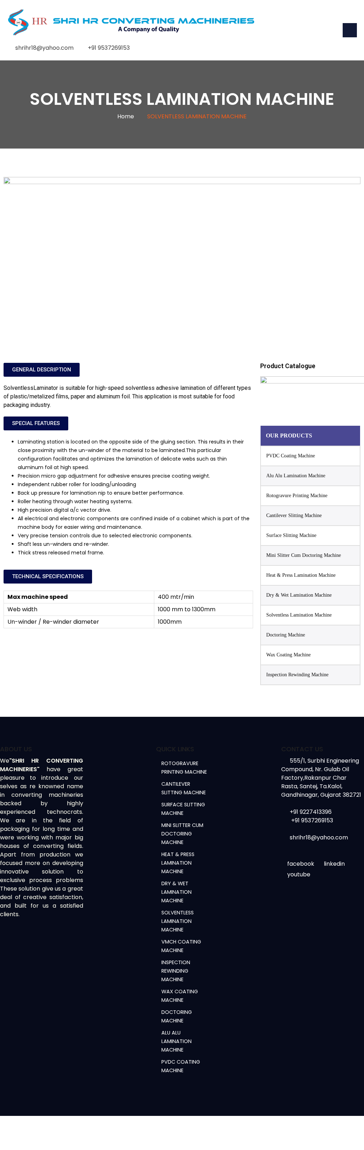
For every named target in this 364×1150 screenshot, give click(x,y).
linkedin (334, 864)
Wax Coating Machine (288, 654)
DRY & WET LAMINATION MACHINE (176, 892)
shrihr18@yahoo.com (44, 48)
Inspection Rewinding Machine (297, 674)
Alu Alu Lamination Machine (295, 475)
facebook (300, 864)
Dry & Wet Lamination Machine (299, 595)
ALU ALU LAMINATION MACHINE (176, 1041)
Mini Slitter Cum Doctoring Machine (303, 555)
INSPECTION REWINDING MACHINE (175, 971)
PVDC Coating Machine (290, 455)
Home (125, 116)
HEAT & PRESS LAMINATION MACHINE (177, 863)
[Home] (131, 24)
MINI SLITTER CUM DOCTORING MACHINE (182, 834)
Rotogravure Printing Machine (296, 495)
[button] (42, 370)
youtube (298, 874)
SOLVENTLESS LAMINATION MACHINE (177, 921)
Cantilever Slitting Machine (294, 515)
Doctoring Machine (285, 635)
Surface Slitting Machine (291, 535)
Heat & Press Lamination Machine (301, 575)
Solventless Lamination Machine (299, 615)
